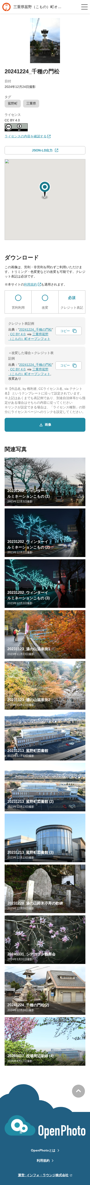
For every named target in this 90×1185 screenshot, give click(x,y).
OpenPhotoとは (43, 1150)
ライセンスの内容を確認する (26, 136)
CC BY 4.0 (17, 334)
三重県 (31, 103)
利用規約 (43, 1160)
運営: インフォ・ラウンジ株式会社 (43, 1175)
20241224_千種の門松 (35, 329)
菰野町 (13, 103)
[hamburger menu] (84, 7)
